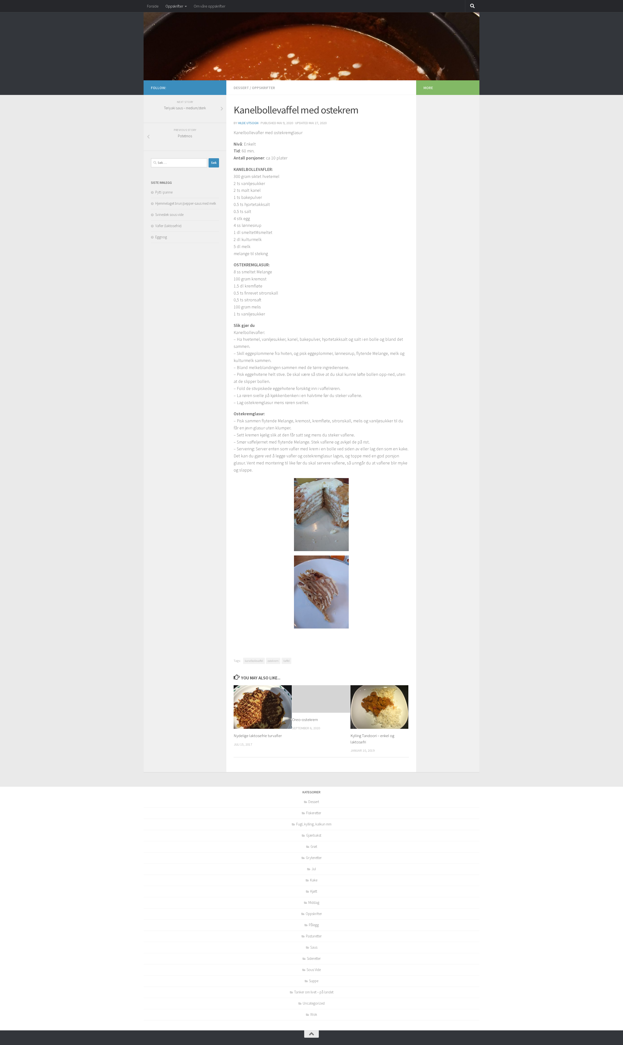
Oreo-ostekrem (305, 719)
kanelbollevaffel (254, 661)
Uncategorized (314, 1003)
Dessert (241, 87)
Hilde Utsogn (248, 123)
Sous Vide (314, 969)
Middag (313, 902)
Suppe (313, 981)
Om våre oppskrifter (209, 6)
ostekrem (273, 661)
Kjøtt (313, 891)
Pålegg (314, 925)
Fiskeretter (313, 813)
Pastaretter (314, 936)
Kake (313, 880)
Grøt (314, 846)
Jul (314, 869)
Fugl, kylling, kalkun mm (313, 824)
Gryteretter (314, 857)
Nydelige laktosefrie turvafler (258, 735)
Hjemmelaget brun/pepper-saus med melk (185, 203)
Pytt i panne (164, 192)
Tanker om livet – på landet (313, 992)
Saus (313, 947)
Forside (153, 6)
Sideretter (314, 958)
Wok (313, 1014)
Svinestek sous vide (169, 214)
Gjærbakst (313, 835)
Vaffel (286, 661)
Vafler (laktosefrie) (168, 225)
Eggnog (161, 237)
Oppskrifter (174, 6)
